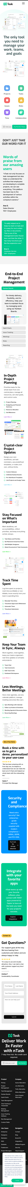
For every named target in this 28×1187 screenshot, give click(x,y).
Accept (17, 1180)
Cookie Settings (6, 1185)
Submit (14, 1017)
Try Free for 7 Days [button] (19, 127)
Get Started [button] (22, 1063)
